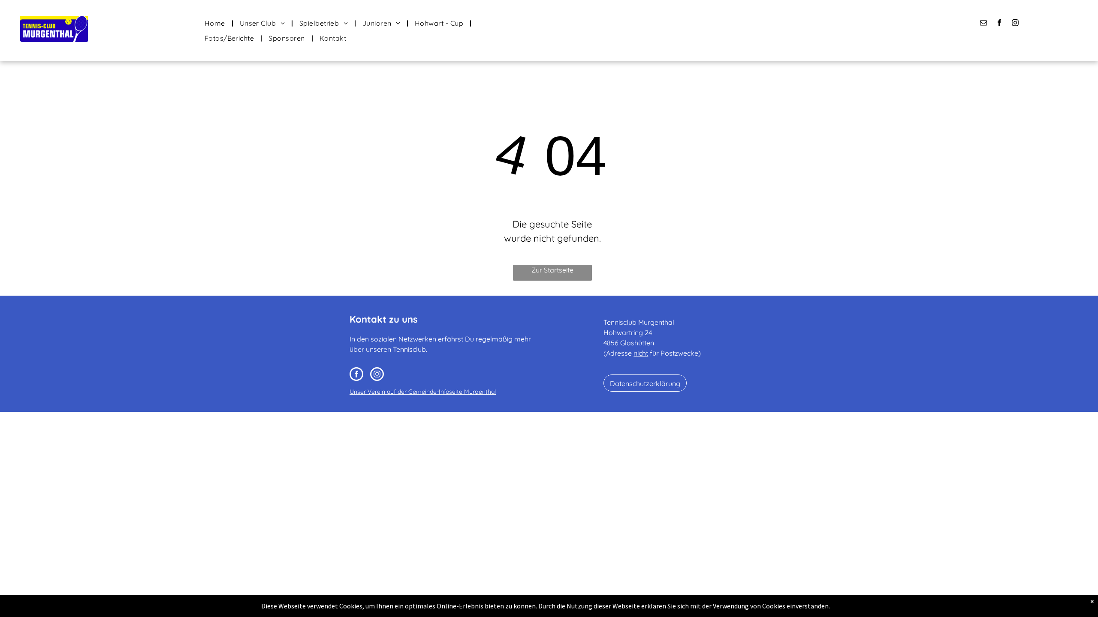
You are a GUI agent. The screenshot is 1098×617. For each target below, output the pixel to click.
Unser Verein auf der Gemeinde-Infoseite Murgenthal (423, 391)
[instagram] (1015, 24)
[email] (983, 24)
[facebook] (999, 24)
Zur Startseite (552, 270)
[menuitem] (215, 23)
